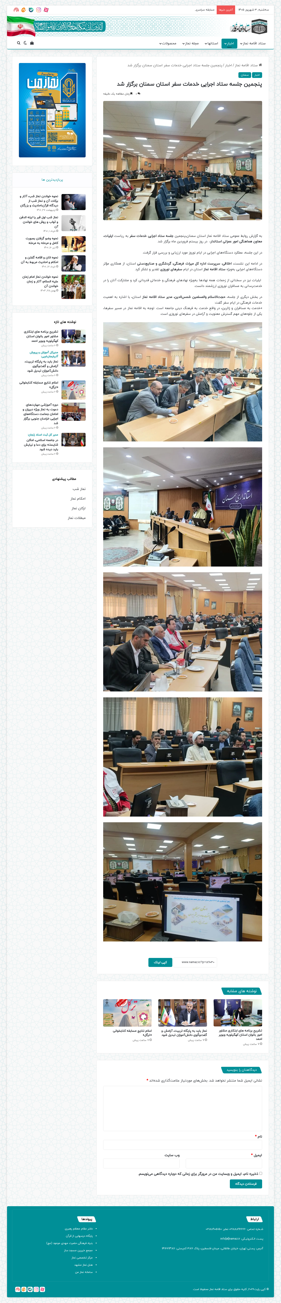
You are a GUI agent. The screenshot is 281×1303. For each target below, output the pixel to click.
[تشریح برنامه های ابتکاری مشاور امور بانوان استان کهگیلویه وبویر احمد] (238, 1012)
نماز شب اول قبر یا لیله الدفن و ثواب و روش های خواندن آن (38, 222)
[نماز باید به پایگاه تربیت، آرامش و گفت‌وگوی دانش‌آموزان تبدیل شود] (182, 1013)
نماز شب (79, 489)
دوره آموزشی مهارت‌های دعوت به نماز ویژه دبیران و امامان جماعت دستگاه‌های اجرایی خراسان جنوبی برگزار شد (40, 414)
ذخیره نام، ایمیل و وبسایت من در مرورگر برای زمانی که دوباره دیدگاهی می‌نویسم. (198, 1174)
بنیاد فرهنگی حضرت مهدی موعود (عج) (69, 1243)
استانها (212, 43)
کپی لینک (160, 962)
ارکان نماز (79, 508)
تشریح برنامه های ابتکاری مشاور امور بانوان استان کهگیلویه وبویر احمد (240, 1035)
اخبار (230, 43)
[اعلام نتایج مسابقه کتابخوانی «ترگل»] (127, 1013)
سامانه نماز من (84, 1272)
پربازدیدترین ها (52, 180)
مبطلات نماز (77, 518)
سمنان (245, 75)
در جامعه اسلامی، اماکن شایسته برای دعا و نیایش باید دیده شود (41, 442)
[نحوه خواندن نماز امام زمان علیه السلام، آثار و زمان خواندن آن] (73, 287)
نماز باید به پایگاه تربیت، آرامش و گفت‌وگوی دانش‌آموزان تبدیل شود (184, 1033)
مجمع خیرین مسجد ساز (78, 1251)
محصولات (169, 43)
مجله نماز (192, 43)
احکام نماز (78, 498)
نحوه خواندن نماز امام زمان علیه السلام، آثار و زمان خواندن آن (40, 281)
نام (258, 1136)
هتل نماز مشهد (83, 1265)
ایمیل (256, 1155)
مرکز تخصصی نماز (82, 1258)
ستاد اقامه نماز (254, 43)
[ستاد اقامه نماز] (248, 26)
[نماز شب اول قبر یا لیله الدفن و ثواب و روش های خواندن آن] (73, 223)
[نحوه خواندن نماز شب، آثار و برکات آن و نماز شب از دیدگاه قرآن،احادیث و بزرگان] (73, 202)
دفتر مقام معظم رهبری (79, 1229)
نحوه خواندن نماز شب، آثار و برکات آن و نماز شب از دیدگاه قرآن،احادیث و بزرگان (39, 201)
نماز (211, 1289)
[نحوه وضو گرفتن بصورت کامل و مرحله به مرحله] (73, 244)
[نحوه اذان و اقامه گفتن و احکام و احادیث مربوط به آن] (73, 263)
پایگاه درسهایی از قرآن (79, 1236)
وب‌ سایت (172, 1155)
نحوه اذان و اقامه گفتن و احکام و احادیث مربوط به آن (39, 260)
